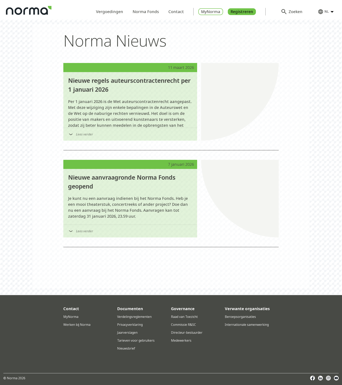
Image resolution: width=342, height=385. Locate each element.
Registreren (242, 11)
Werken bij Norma (76, 324)
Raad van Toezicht (184, 316)
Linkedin (320, 378)
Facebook (312, 378)
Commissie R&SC (183, 324)
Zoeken (295, 11)
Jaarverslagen (127, 332)
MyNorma (210, 11)
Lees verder (84, 134)
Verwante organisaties (247, 308)
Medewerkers (181, 340)
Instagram (328, 378)
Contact (176, 11)
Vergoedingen (109, 11)
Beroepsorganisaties (240, 316)
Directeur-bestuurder (186, 332)
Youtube (336, 378)
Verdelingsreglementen (134, 316)
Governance (183, 308)
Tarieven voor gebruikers (136, 340)
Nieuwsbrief (126, 348)
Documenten (130, 308)
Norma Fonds (146, 11)
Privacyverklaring (130, 324)
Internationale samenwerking (247, 324)
